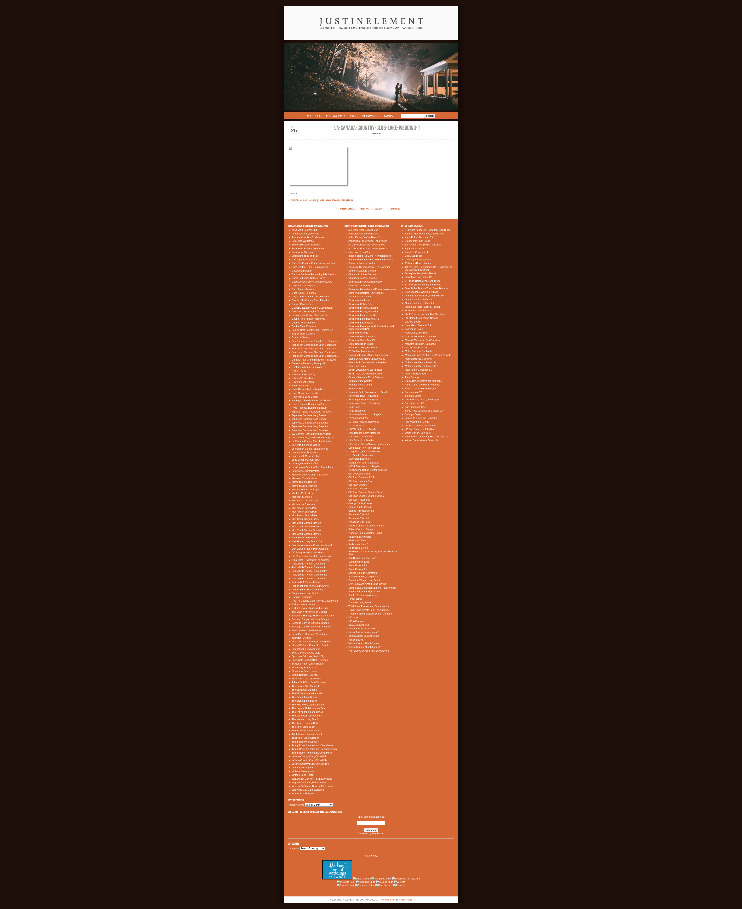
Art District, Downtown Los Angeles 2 (367, 248)
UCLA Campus (356, 621)
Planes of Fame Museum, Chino (365, 533)
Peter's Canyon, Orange (361, 529)
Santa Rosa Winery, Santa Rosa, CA (424, 410)
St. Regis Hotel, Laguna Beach (308, 663)
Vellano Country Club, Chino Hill (309, 756)
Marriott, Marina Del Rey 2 (305, 489)
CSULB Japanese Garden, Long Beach (312, 307)
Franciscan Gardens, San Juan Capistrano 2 (315, 356)
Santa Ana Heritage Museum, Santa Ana (313, 615)
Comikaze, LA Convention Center (365, 281)
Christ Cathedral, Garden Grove (308, 278)
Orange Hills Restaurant (361, 510)
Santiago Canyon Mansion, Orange (310, 619)
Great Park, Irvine (357, 366)
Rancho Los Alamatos (359, 537)
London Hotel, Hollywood (305, 452)
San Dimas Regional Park (362, 558)
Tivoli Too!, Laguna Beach (305, 738)
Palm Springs (412, 377)
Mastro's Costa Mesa (303, 493)
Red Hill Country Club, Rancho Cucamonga (315, 600)
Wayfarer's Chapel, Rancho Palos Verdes (313, 786)
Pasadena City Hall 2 (359, 522)
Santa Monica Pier (358, 565)
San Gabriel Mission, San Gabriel (309, 611)
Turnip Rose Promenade (305, 741)
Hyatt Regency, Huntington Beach (309, 404)
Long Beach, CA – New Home (364, 451)
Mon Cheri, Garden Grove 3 (306, 526)
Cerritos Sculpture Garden (362, 270)
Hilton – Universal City (303, 374)
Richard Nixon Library (303, 604)
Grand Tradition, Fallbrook (418, 299)
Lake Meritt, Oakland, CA (418, 325)
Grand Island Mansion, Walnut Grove (424, 295)
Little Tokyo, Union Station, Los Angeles (369, 444)
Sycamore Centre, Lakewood (307, 678)
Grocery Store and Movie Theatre (365, 377)
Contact (390, 116)
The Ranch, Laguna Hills (305, 723)
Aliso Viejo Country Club (304, 230)
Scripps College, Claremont (362, 573)
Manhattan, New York (416, 332)
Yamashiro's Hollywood (304, 793)
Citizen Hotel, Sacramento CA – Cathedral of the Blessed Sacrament (428, 268)
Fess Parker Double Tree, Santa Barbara (426, 288)
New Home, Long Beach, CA (307, 541)
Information (370, 116)
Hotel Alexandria (300, 385)
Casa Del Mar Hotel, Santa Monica (310, 267)
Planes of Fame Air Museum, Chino (310, 586)
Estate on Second (301, 337)
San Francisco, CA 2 (415, 407)
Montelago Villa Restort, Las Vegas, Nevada (428, 355)
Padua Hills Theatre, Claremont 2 (309, 571)
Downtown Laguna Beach (362, 315)
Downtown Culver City (360, 304)
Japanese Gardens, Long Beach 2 (310, 422)
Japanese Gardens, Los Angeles (365, 414)
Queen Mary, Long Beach (305, 593)
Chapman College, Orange (362, 278)
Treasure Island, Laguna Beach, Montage (370, 613)
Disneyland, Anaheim (359, 296)
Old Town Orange (357, 485)
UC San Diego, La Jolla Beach (421, 429)
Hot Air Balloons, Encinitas (419, 310)
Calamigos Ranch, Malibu (418, 259)
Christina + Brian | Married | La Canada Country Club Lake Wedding (321, 200)
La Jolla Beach (413, 321)
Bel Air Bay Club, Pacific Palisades (423, 244)
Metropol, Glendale (302, 497)
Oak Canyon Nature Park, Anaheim (310, 548)
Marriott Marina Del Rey (304, 482)
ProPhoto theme (388, 900)
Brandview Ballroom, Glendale (308, 248)
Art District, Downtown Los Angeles (366, 244)
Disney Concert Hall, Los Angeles (366, 293)
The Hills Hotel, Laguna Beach (308, 704)
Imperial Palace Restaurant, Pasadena (312, 411)
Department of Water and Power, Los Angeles (372, 289)
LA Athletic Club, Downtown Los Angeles (313, 437)
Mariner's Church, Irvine (304, 478)
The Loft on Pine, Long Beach (307, 712)
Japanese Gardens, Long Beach (309, 415)
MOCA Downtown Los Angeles (364, 466)
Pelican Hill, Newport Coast (306, 582)
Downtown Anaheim (358, 300)
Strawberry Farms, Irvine (304, 667)
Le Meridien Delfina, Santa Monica (310, 448)
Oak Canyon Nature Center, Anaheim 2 (312, 545)
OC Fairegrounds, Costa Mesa (308, 552)
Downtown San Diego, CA (418, 277)
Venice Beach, (355, 639)
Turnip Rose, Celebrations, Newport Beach (314, 749)
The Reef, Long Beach (303, 727)
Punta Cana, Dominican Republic (422, 384)
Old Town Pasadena (359, 499)
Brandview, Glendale (303, 252)
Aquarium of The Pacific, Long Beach (367, 241)
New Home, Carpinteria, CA (419, 369)
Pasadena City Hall (358, 514)
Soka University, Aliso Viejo (306, 652)
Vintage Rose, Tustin (303, 775)
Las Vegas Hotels (414, 329)
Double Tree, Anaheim (303, 322)
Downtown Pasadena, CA (361, 336)
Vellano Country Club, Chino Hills (309, 760)
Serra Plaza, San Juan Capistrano (310, 634)
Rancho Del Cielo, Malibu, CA (421, 388)
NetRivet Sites (405, 900)
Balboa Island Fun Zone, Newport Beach (369, 256)
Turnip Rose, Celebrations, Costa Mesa (312, 745)
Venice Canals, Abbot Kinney (363, 643)
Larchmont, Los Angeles (361, 436)
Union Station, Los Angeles (362, 628)
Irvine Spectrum (356, 410)
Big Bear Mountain (415, 248)
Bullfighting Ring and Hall (305, 256)
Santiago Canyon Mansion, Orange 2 (311, 626)
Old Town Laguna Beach (361, 481)
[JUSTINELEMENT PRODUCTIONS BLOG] (371, 42)
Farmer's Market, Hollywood (363, 347)
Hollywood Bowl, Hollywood (363, 396)
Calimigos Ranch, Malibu (305, 259)
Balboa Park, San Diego (417, 241)
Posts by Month (296, 805)
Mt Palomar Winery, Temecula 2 (421, 366)
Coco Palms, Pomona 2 (304, 293)
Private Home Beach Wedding (307, 589)
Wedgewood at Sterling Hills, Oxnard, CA (426, 436)
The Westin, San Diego (417, 421)
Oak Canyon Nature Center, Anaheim (367, 470)
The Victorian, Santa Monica (306, 730)
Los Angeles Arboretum (360, 455)
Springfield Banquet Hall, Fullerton (310, 660)
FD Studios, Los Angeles (361, 351)
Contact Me (395, 209)
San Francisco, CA (415, 403)
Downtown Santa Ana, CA (361, 340)
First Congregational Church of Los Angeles (315, 341)
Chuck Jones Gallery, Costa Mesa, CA (312, 281)
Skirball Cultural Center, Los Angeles (311, 641)
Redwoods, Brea (357, 540)
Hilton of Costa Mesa (303, 378)
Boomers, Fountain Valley (361, 263)
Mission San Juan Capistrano (363, 462)
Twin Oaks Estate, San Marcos (421, 425)
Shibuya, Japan (413, 414)
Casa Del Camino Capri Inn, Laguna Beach (314, 263)
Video (353, 116)
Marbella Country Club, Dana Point (310, 474)
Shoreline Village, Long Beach (364, 580)
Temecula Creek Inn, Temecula (421, 418)
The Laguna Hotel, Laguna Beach (309, 708)
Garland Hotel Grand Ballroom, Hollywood (314, 359)
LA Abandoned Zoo (358, 418)
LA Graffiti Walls (356, 425)
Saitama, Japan (413, 396)
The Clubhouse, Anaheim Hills (308, 693)
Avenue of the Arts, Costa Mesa (308, 237)
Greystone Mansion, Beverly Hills (309, 363)
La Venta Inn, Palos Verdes (306, 445)
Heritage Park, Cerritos (360, 381)
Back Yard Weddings (303, 241)
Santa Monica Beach (359, 561)
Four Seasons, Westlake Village (421, 292)
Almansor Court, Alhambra (305, 233)
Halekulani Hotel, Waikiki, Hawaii (422, 307)
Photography (335, 116)
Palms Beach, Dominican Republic (423, 381)
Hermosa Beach (356, 388)
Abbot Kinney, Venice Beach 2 (364, 237)
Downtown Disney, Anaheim (363, 307)
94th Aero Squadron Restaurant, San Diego (428, 230)
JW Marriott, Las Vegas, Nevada (421, 318)
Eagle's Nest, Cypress (303, 333)
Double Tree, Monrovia (304, 326)
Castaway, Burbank (302, 270)
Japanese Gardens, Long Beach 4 (310, 430)
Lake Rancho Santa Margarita (364, 433)
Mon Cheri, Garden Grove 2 (306, 523)
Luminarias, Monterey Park (306, 471)
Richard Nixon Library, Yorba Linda (310, 608)
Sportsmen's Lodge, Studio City (308, 656)
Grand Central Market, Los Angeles (366, 358)
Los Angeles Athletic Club (305, 463)
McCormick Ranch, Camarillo (420, 344)
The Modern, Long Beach (305, 719)
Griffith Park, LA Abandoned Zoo (365, 373)
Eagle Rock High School (361, 344)
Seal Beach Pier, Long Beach (363, 576)
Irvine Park (354, 407)
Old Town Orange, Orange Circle (365, 492)
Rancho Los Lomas (302, 597)
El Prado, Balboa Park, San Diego (423, 281)
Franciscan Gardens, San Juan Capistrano (314, 345)
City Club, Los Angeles (304, 285)
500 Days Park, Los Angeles (363, 230)
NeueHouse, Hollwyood (304, 537)
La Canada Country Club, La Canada (311, 441)
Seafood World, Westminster (307, 630)
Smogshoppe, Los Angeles (306, 649)
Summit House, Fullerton (305, 675)
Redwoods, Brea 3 (358, 548)
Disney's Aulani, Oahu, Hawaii (421, 273)
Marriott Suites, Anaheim (304, 486)
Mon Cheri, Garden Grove (305, 519)
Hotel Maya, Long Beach (305, 393)
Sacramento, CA (413, 392)
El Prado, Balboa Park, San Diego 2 (423, 284)
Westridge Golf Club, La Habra (308, 789)
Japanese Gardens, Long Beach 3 (310, 426)
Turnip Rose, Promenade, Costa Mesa (312, 752)
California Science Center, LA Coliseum (369, 267)
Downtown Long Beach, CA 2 (363, 318)
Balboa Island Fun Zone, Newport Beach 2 (370, 259)
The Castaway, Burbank (304, 689)
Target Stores (355, 599)
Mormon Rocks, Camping (418, 358)
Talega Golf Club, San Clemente (309, 682)
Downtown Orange (358, 332)
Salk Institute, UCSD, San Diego (422, 399)
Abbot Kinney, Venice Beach (363, 233)
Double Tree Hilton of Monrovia (308, 318)
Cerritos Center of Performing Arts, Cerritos (314, 274)
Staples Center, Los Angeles (363, 595)
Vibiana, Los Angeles (303, 767)
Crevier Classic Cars (302, 304)
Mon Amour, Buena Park (304, 508)
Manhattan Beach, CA (359, 458)
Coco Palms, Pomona (303, 289)
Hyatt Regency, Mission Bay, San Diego (425, 314)
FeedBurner (378, 833)
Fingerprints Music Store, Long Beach (368, 355)
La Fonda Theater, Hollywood (363, 421)
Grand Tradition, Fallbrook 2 (419, 303)
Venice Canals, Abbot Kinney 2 (364, 647)
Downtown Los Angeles (360, 322)
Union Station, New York (418, 433)
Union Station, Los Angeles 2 (363, 632)
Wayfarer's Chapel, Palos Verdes (309, 782)
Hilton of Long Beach (303, 382)
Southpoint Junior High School (364, 591)
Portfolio (314, 116)
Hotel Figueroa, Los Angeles (363, 399)
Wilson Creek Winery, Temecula (421, 440)
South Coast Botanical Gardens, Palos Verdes (372, 587)
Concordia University (359, 285)
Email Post (380, 209)
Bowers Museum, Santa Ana (306, 244)
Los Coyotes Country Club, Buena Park (312, 467)
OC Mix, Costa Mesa (359, 473)
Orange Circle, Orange (360, 503)
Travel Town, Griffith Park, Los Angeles (368, 610)
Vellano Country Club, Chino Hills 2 (310, 764)
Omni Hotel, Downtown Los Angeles (310, 560)
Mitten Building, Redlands (418, 351)
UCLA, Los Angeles (358, 625)
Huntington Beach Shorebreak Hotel (311, 400)
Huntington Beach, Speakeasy (364, 403)
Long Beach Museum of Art (306, 456)
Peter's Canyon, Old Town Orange (366, 525)
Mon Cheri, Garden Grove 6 (306, 534)
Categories (294, 848)
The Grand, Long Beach (304, 697)
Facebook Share (347, 209)
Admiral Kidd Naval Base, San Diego (424, 233)
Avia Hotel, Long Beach (360, 252)
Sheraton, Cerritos (301, 638)
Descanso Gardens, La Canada (308, 311)
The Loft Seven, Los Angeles (307, 715)
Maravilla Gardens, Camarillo (420, 336)
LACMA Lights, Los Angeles (362, 429)
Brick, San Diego (414, 256)
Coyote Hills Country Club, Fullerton (310, 296)
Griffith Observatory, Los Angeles (365, 369)
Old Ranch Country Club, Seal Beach (311, 556)
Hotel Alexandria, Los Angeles (307, 389)
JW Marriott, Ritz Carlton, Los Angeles (311, 434)
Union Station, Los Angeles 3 (363, 636)
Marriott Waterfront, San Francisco (423, 340)
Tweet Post (365, 209)
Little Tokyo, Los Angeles (361, 440)
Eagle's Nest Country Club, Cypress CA (312, 330)
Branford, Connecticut (416, 252)
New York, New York (415, 373)
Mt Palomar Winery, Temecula (420, 362)
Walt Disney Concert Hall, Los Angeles (312, 778)
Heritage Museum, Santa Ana (307, 367)
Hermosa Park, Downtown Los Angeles (368, 392)
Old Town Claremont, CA (361, 477)
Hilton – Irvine (299, 370)
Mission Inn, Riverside (303, 504)
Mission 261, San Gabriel (305, 500)
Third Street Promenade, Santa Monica (368, 606)
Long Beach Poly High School (364, 447)
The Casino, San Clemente (306, 686)
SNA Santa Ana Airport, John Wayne (367, 584)
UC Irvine (353, 617)
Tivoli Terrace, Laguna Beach (307, 734)
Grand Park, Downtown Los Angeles (367, 362)
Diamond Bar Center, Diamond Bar (310, 315)
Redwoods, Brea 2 (358, 544)
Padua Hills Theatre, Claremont (308, 563)
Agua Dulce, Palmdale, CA (419, 237)
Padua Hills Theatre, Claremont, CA (310, 578)
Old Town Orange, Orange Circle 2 (366, 496)
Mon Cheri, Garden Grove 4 (306, 530)
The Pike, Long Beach (360, 602)
